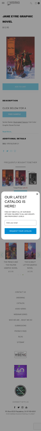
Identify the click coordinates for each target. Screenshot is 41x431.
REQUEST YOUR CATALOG (21, 231)
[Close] (37, 194)
